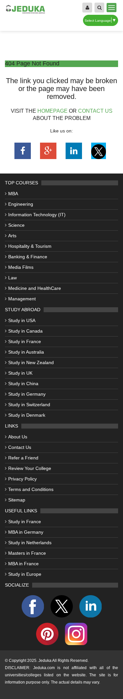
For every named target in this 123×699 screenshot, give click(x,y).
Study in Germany (27, 394)
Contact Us (19, 447)
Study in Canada (25, 331)
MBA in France (23, 563)
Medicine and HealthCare (34, 288)
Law (12, 277)
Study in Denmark (26, 415)
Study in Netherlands (29, 542)
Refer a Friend (23, 457)
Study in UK (20, 373)
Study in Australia (26, 352)
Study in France (24, 341)
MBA (13, 193)
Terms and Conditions (30, 489)
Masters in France (27, 553)
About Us (17, 436)
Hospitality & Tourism (29, 246)
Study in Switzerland (29, 404)
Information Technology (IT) (37, 214)
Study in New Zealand (31, 362)
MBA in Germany (25, 532)
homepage (52, 111)
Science (16, 225)
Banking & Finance (27, 256)
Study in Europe (24, 574)
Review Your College (29, 468)
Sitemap (16, 499)
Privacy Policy (22, 478)
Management (22, 298)
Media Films (20, 267)
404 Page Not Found (32, 63)
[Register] (87, 7)
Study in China (23, 383)
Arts (12, 235)
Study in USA (21, 320)
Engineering (20, 204)
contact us (95, 111)
